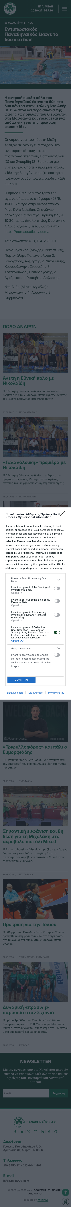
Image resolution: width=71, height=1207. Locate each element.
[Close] (63, 514)
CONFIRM (21, 679)
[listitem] (35, 579)
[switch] (57, 588)
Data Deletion (15, 692)
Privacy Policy (56, 692)
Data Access (35, 692)
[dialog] (35, 603)
